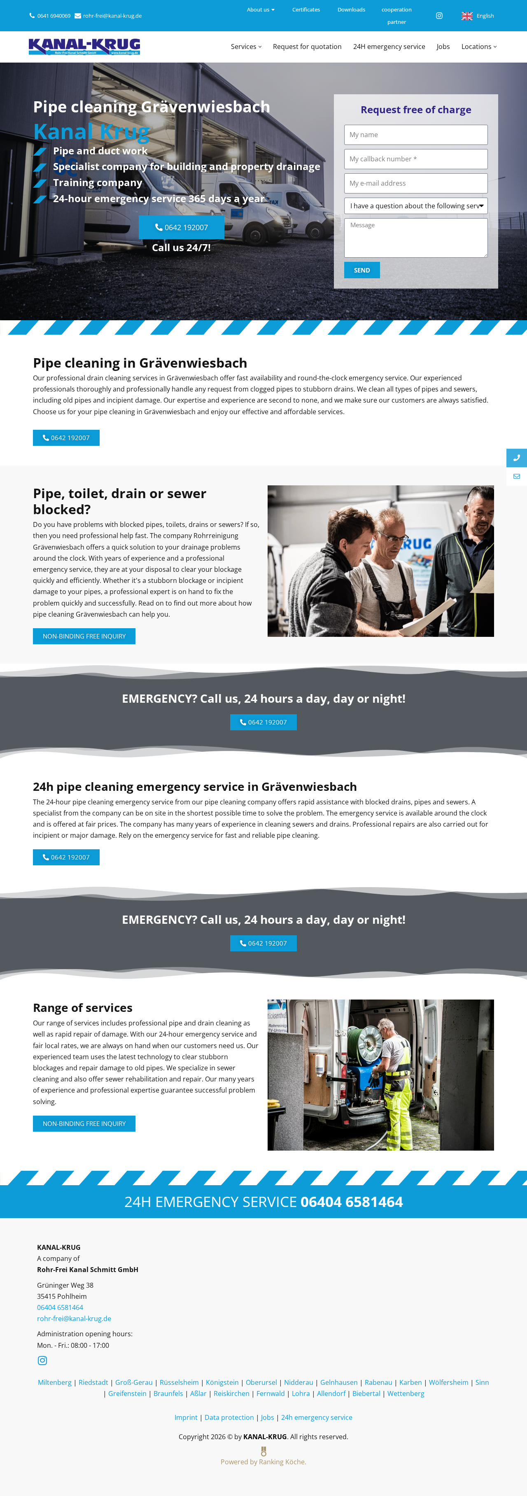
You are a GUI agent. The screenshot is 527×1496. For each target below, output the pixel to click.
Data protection (229, 1417)
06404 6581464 (352, 1201)
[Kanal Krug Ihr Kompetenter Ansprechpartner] (84, 47)
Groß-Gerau (134, 1382)
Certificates (306, 9)
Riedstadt (93, 1382)
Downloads (351, 9)
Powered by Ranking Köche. (263, 1461)
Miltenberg (55, 1382)
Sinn (482, 1382)
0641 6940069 (53, 15)
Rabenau (378, 1382)
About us (258, 9)
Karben (410, 1382)
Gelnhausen (339, 1382)
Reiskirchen (232, 1393)
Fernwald (271, 1393)
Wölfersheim (449, 1382)
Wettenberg (405, 1393)
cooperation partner (397, 16)
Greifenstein (127, 1393)
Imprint (186, 1417)
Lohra (301, 1393)
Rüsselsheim (179, 1382)
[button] (260, 46)
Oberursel (261, 1382)
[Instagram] (439, 15)
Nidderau (298, 1382)
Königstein (222, 1382)
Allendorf (331, 1393)
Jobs (443, 46)
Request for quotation (307, 46)
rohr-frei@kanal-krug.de (112, 15)
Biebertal (366, 1393)
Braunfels (168, 1393)
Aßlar (198, 1393)
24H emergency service (389, 46)
